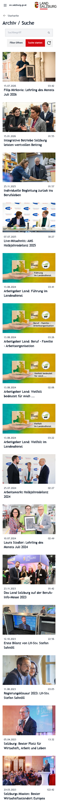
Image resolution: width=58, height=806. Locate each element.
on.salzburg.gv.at (18, 5)
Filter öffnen (16, 43)
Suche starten (35, 43)
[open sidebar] (5, 5)
